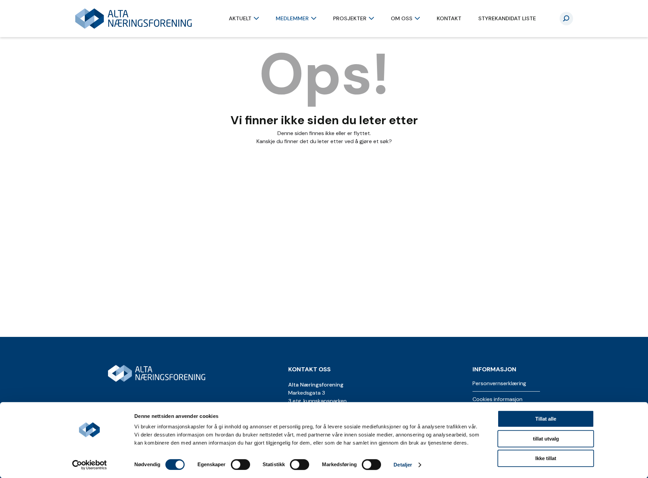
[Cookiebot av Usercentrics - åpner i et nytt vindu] (89, 465)
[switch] (240, 464)
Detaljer (403, 465)
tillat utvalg (546, 439)
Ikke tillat (545, 458)
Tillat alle (545, 419)
